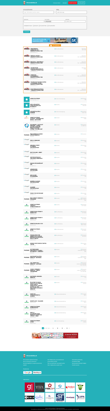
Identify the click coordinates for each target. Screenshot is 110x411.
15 (62, 328)
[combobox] (71, 12)
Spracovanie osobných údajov (79, 363)
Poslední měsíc (52, 25)
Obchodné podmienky (77, 359)
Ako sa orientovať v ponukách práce (56, 363)
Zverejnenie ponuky (28, 25)
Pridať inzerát (73, 2)
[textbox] (72, 12)
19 (66, 328)
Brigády (65, 3)
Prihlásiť (81, 2)
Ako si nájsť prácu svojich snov (55, 365)
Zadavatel (26, 19)
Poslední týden (43, 25)
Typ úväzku (47, 19)
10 (57, 328)
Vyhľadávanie (27, 9)
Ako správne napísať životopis (30, 359)
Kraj (57, 9)
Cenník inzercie (75, 365)
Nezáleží (36, 25)
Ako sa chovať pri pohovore (29, 361)
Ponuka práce (56, 3)
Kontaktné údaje (76, 361)
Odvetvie (67, 19)
